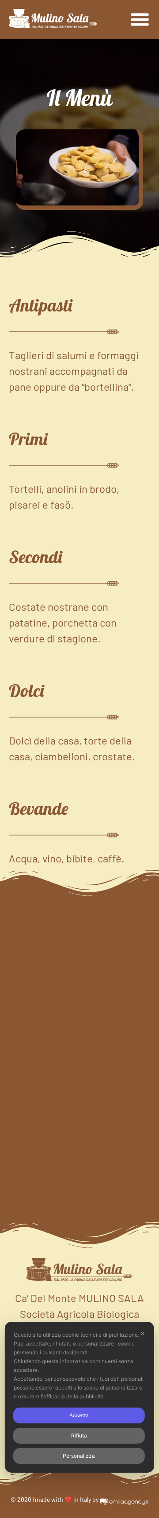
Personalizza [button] (79, 1455)
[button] (140, 19)
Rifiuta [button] (79, 1435)
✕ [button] (142, 1333)
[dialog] (79, 1397)
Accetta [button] (79, 1415)
